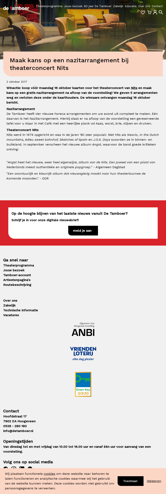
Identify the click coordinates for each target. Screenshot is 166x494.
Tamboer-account (17, 275)
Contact (157, 6)
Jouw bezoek (73, 6)
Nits (134, 88)
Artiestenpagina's (16, 280)
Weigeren (154, 481)
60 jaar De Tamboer (98, 6)
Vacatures (11, 315)
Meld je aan (82, 230)
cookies (49, 474)
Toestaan (130, 481)
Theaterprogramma (49, 6)
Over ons (144, 6)
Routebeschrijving (17, 285)
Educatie (131, 6)
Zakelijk (118, 6)
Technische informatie (20, 310)
